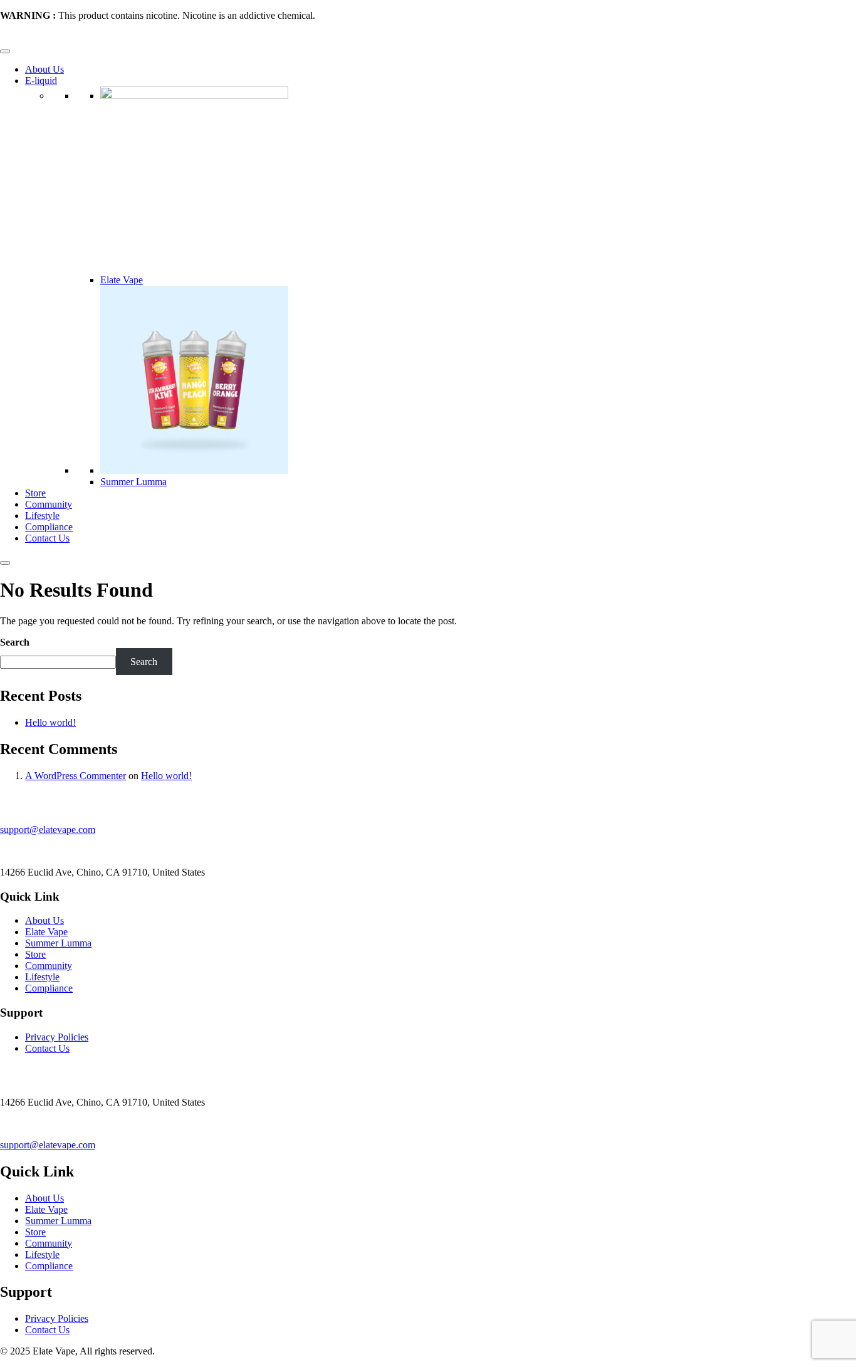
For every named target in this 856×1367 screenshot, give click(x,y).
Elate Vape (121, 280)
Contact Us (47, 538)
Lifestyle (42, 515)
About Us (44, 69)
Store (35, 493)
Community (48, 504)
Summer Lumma (133, 481)
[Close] (5, 563)
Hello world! (50, 722)
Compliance (49, 526)
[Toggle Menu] (5, 51)
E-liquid (41, 80)
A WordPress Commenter (75, 775)
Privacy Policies (56, 1037)
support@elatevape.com (47, 829)
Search (14, 642)
